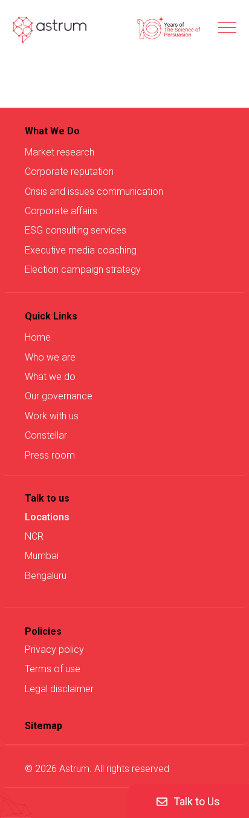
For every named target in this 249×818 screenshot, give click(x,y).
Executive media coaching (81, 250)
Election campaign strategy (83, 269)
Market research (59, 152)
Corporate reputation (69, 171)
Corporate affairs (61, 211)
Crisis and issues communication (94, 191)
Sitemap (43, 725)
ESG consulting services (75, 230)
